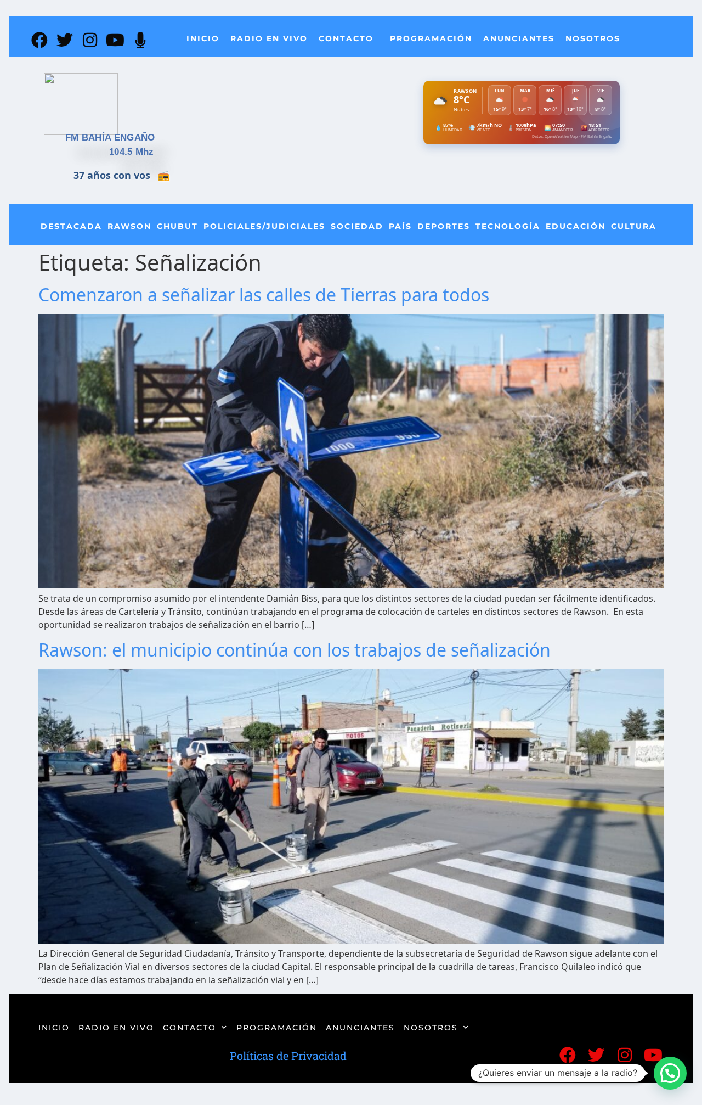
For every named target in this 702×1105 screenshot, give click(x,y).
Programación (431, 38)
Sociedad (357, 226)
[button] (670, 1073)
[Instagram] (90, 40)
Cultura (633, 226)
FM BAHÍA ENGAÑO (110, 137)
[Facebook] (39, 40)
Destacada (71, 226)
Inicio (202, 38)
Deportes (443, 226)
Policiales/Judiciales (264, 226)
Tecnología (507, 226)
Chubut (177, 226)
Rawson (129, 226)
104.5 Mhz (131, 152)
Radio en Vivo (269, 38)
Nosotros (592, 38)
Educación (575, 226)
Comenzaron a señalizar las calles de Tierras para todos (263, 294)
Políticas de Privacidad (288, 1055)
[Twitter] (64, 40)
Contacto (346, 38)
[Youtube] (115, 40)
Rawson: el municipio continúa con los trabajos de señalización (294, 649)
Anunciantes (518, 38)
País (400, 226)
